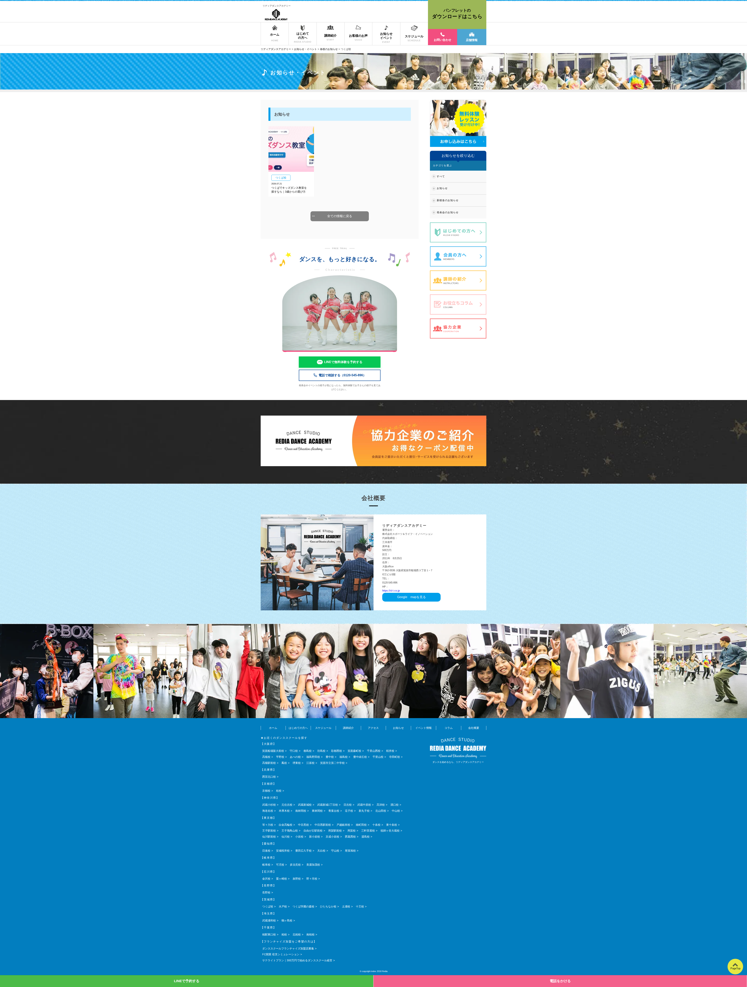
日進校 (266, 850)
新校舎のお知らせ (448, 200)
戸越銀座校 (343, 824)
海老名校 (267, 810)
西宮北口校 (269, 776)
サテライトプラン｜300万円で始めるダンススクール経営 (297, 960)
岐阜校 (266, 864)
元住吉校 (286, 804)
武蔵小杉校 (269, 804)
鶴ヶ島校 (286, 920)
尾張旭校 (350, 850)
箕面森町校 (354, 750)
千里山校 (378, 756)
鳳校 (284, 762)
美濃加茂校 (313, 864)
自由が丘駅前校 (313, 830)
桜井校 (390, 750)
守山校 (335, 850)
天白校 (321, 850)
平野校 (280, 756)
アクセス (373, 727)
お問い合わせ (442, 39)
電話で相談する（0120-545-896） (342, 375)
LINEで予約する (186, 981)
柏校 (284, 934)
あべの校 (295, 756)
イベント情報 (423, 727)
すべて (441, 176)
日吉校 (348, 804)
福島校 (343, 756)
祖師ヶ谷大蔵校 (390, 830)
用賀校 (351, 830)
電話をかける (560, 981)
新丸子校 (364, 810)
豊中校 (330, 756)
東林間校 (317, 810)
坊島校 (321, 750)
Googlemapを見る (411, 597)
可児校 (280, 864)
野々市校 (311, 878)
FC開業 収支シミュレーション (280, 954)
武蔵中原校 (364, 804)
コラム (449, 727)
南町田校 (361, 824)
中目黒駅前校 (323, 824)
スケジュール (323, 727)
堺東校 (297, 762)
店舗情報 (472, 40)
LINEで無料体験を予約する (343, 362)
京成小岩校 (332, 836)
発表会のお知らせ (448, 212)
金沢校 (266, 878)
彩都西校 (336, 750)
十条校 (376, 824)
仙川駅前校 (269, 836)
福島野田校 (313, 756)
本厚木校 (284, 810)
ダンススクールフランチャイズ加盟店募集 (288, 948)
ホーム (273, 727)
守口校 (294, 750)
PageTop (735, 968)
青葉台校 (333, 810)
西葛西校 (350, 836)
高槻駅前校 (269, 762)
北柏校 (297, 934)
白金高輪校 (285, 824)
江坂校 (310, 762)
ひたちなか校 (328, 906)
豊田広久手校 (303, 850)
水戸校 (283, 906)
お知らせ (442, 188)
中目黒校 (303, 824)
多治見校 (295, 864)
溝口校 (394, 804)
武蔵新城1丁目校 (327, 804)
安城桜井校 (283, 850)
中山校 (396, 810)
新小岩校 (314, 836)
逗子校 (349, 810)
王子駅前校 (269, 830)
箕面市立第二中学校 (332, 762)
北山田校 (380, 810)
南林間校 (300, 810)
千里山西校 (374, 750)
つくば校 (267, 906)
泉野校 (297, 878)
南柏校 (310, 934)
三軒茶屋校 (368, 830)
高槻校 (266, 756)
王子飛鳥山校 (289, 830)
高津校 (381, 804)
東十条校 (391, 824)
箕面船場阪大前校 (273, 750)
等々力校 (267, 824)
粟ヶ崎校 (281, 878)
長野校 (266, 892)
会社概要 (473, 727)
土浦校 (346, 906)
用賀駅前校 (335, 830)
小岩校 (299, 836)
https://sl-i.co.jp (391, 590)
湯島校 (365, 836)
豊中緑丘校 (360, 756)
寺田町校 (394, 756)
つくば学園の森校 (303, 906)
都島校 (307, 750)
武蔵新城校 (305, 804)
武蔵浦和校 (269, 920)
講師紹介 (348, 727)
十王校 (360, 906)
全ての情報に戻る (339, 216)
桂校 (278, 790)
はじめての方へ (298, 727)
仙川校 (285, 836)
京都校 (266, 790)
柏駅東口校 (269, 934)
